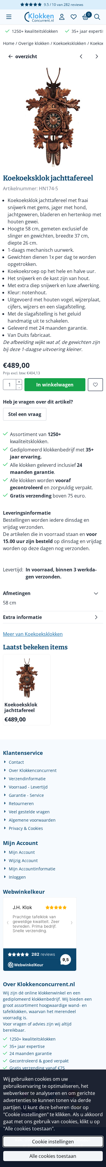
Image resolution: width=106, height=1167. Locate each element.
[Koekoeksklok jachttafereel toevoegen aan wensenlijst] (95, 384)
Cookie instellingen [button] (53, 1141)
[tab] (53, 593)
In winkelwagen (55, 384)
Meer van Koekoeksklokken (33, 634)
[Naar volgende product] (96, 56)
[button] (9, 17)
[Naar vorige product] (81, 56)
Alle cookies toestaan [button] (52, 1156)
